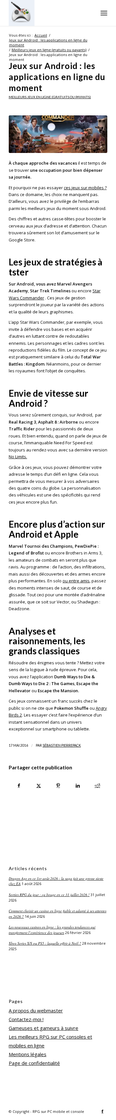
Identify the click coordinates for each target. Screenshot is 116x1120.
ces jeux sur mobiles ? (85, 188)
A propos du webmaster (36, 1010)
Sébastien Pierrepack (62, 745)
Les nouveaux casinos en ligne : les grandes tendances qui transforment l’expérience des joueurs (52, 930)
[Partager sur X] (38, 785)
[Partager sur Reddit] (97, 785)
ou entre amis (76, 581)
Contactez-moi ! (26, 1019)
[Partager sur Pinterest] (58, 785)
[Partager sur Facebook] (19, 785)
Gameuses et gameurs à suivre (43, 1028)
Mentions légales (27, 1054)
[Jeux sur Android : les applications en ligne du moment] (58, 134)
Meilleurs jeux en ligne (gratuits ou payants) (50, 97)
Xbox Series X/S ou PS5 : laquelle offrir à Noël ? (45, 943)
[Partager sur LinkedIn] (77, 785)
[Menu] (104, 13)
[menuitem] (104, 13)
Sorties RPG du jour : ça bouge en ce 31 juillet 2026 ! (49, 894)
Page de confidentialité (34, 1063)
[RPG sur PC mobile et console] (48, 13)
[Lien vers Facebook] (102, 1111)
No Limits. (18, 457)
